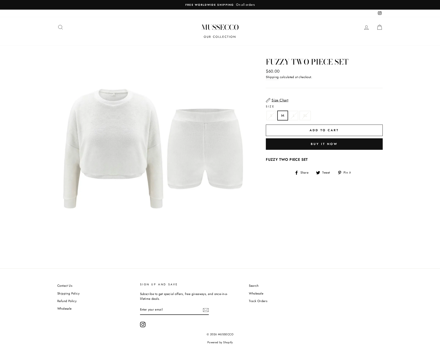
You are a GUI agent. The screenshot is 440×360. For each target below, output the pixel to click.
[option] (220, 4)
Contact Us (64, 285)
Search (253, 285)
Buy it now (324, 144)
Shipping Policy (68, 293)
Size (270, 106)
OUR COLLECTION (220, 37)
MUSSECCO (220, 27)
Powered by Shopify (220, 342)
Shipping (272, 77)
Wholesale (64, 308)
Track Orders (258, 301)
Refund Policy (67, 301)
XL (305, 115)
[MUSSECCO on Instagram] (143, 324)
